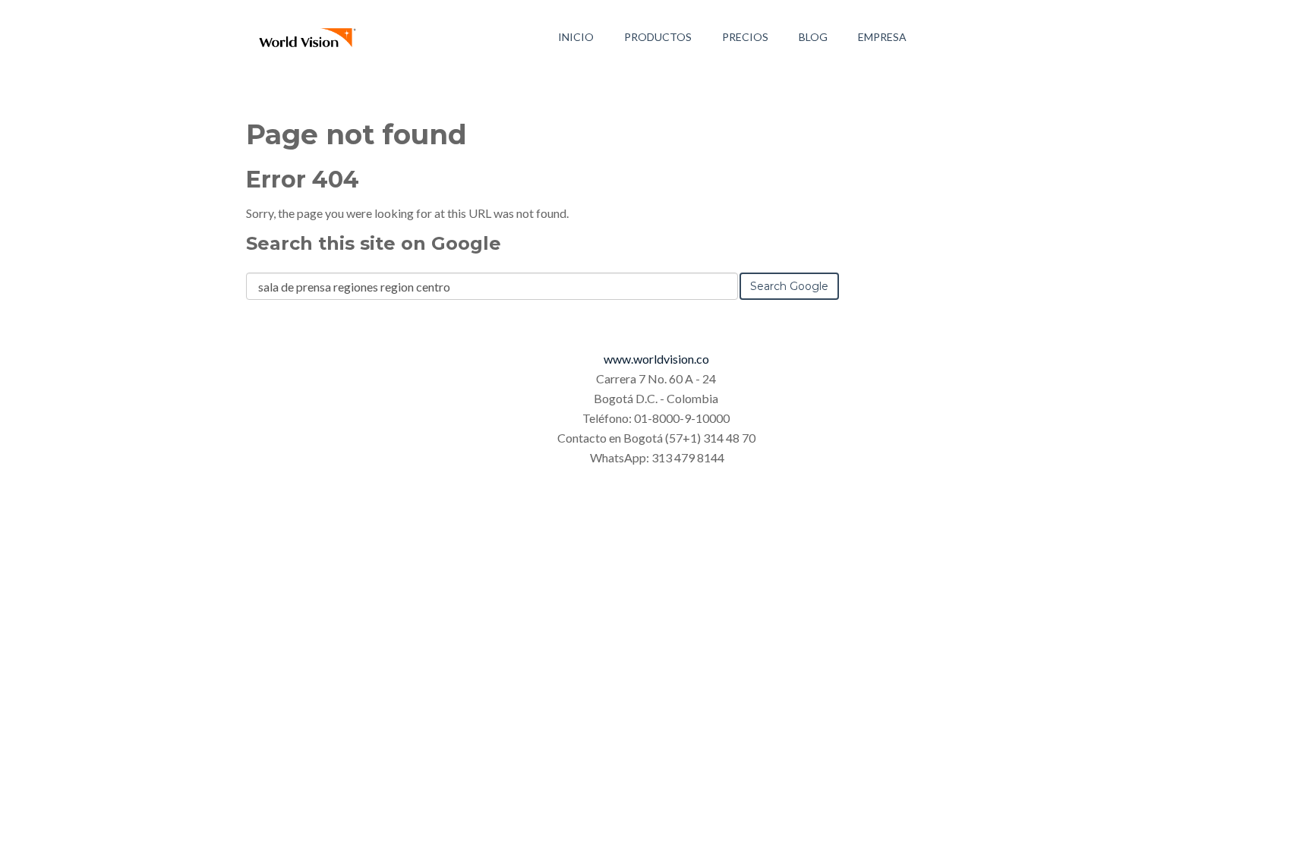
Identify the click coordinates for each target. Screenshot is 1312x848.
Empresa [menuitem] (882, 36)
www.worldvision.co (656, 358)
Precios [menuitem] (745, 36)
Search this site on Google (373, 243)
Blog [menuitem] (813, 36)
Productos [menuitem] (658, 36)
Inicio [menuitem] (576, 36)
